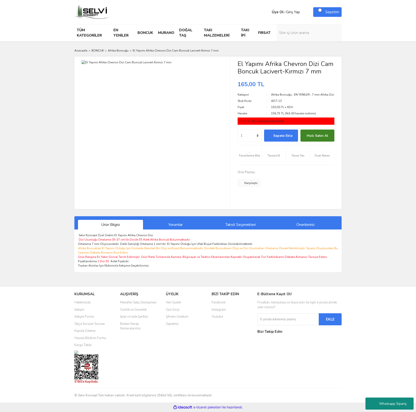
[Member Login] (267, 12)
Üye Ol (278, 12)
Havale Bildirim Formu (90, 338)
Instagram (219, 309)
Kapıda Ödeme (84, 331)
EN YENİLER (302, 95)
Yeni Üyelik (173, 302)
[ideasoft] (182, 407)
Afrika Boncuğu (281, 95)
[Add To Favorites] (250, 155)
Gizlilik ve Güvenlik (133, 309)
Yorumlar (175, 224)
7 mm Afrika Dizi (323, 95)
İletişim (79, 309)
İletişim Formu (84, 316)
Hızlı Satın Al (317, 135)
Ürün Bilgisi (110, 224)
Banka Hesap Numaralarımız (130, 326)
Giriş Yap (293, 12)
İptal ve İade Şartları (134, 316)
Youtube (217, 316)
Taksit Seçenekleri (240, 224)
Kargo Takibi (83, 345)
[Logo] (92, 12)
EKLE (330, 319)
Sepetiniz (172, 324)
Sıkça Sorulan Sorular (89, 324)
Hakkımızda (82, 302)
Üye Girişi (172, 309)
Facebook (218, 302)
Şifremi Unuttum (177, 316)
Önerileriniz (305, 224)
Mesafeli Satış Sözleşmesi (138, 302)
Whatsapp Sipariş (393, 403)
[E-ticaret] (207, 407)
